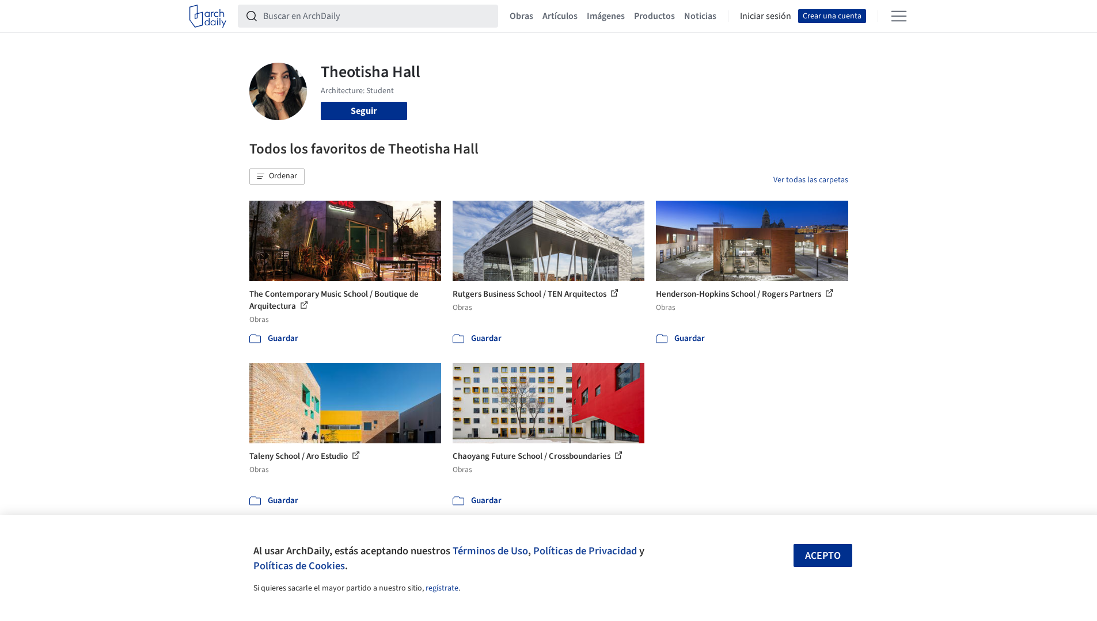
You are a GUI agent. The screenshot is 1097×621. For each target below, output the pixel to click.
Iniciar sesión (765, 16)
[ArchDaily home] (207, 16)
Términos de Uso (490, 550)
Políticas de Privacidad (585, 550)
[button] (277, 176)
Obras (521, 16)
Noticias (700, 16)
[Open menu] (899, 16)
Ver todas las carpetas (810, 180)
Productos (654, 16)
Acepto (823, 556)
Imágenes (606, 16)
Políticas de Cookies (299, 565)
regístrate (442, 588)
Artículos (560, 16)
